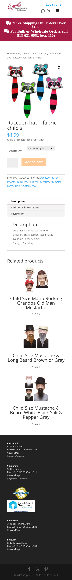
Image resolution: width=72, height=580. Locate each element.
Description (15, 150)
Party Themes (23, 53)
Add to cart (34, 162)
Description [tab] (18, 201)
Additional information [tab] (25, 207)
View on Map (13, 452)
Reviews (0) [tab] (17, 213)
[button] (59, 68)
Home (10, 53)
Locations (53, 4)
